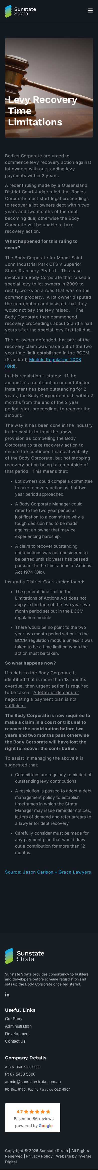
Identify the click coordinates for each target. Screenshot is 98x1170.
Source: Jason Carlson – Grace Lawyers (48, 872)
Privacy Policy (39, 1156)
